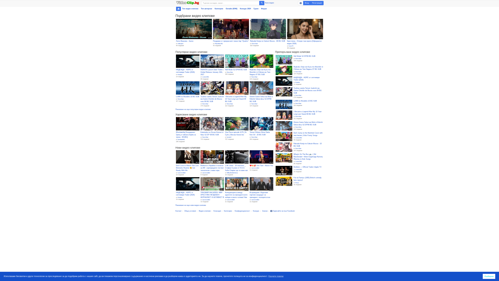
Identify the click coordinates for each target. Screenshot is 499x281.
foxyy (297, 182)
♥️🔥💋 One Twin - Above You (261, 166)
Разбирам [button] (489, 276)
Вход (307, 3)
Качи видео (269, 3)
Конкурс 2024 (245, 9)
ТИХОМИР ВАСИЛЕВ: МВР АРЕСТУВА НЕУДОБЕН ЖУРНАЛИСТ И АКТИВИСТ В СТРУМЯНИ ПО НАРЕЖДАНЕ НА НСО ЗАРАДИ (212, 195)
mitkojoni (180, 43)
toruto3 (229, 137)
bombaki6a (181, 139)
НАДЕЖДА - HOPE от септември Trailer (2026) (185, 71)
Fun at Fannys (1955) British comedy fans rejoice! (307, 179)
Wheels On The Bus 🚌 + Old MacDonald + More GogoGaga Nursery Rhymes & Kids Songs (308, 156)
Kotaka (180, 74)
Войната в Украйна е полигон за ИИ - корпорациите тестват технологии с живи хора (212, 168)
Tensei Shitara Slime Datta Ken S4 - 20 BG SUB (260, 133)
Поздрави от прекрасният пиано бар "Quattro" (231, 41)
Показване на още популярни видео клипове (193, 109)
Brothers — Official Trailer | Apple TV (307, 167)
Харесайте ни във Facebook (283, 211)
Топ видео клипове (190, 9)
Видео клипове (205, 211)
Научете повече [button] (276, 276)
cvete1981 (205, 77)
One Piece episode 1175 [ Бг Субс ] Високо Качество (236, 133)
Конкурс (256, 211)
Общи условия (190, 211)
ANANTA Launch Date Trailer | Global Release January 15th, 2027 (212, 72)
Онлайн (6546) (231, 9)
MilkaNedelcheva (232, 173)
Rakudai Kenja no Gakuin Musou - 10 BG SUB (308, 145)
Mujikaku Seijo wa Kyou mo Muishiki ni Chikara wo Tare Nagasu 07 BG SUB (260, 72)
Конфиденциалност (242, 211)
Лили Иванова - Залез (184, 41)
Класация (217, 211)
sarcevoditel (181, 173)
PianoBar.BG (219, 43)
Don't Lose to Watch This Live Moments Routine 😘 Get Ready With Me (187, 168)
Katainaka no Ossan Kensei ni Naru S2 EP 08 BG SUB (212, 133)
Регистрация (317, 3)
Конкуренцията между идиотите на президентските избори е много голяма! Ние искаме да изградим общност (236, 195)
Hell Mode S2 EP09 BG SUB (236, 70)
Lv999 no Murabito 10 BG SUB (187, 97)
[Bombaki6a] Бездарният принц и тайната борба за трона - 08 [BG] (186, 134)
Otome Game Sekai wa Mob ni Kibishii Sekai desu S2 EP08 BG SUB (261, 99)
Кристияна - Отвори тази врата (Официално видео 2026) (304, 42)
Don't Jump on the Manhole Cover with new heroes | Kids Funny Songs (308, 134)
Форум (264, 9)
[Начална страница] (178, 9)
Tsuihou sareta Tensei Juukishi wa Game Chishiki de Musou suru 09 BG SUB (212, 99)
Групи (256, 9)
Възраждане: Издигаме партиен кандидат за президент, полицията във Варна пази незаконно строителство (260, 195)
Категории (219, 9)
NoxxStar (255, 43)
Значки (265, 211)
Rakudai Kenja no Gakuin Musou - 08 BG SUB (267, 41)
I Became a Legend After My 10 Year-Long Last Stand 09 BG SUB (236, 99)
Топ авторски (206, 9)
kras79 (291, 46)
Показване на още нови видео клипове (190, 205)
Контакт (178, 211)
